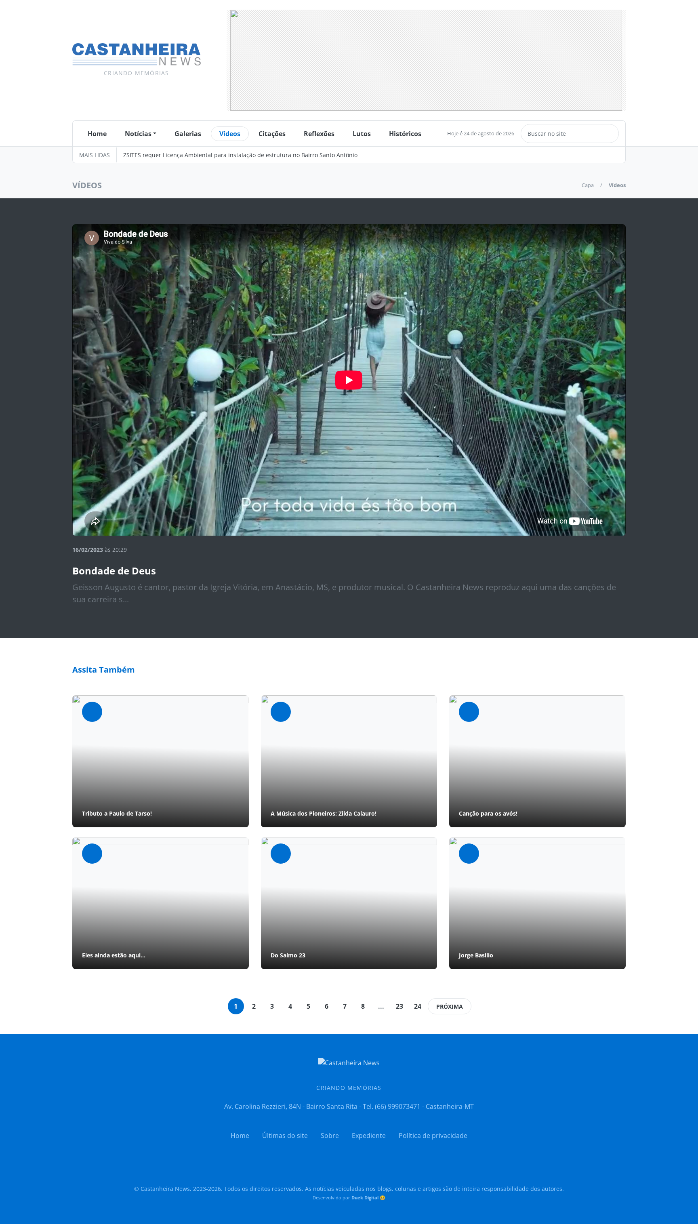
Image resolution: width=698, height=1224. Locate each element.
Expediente (369, 1135)
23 (399, 1006)
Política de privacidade (433, 1135)
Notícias (138, 133)
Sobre (330, 1135)
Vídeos (229, 133)
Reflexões (319, 133)
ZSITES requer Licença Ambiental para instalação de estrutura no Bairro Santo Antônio (240, 155)
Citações (272, 133)
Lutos (362, 133)
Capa (588, 185)
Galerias (187, 133)
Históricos (405, 133)
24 (417, 1006)
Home (97, 133)
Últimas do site (285, 1135)
